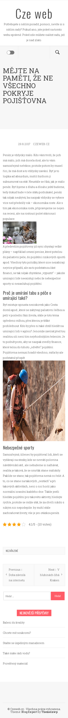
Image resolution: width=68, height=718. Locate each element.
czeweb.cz (41, 144)
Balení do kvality (14, 622)
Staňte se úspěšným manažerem (23, 643)
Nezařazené (12, 551)
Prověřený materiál (15, 663)
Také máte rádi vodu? (16, 653)
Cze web (34, 13)
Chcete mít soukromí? (17, 633)
